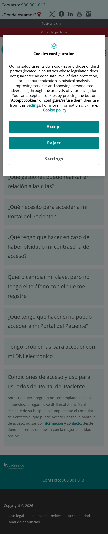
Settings (54, 159)
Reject (54, 143)
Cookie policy (54, 109)
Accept (54, 126)
